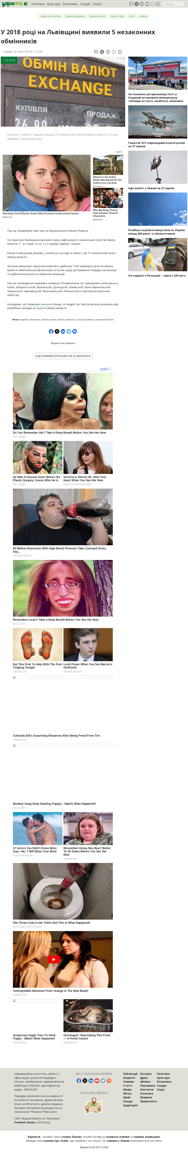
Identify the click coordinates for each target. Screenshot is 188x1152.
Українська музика (75, 16)
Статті (132, 16)
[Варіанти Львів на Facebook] (131, 4)
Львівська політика (51, 16)
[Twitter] (102, 52)
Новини (143, 16)
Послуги (145, 1074)
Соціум (85, 4)
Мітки (127, 1093)
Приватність (148, 1101)
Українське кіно (97, 16)
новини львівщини (66, 319)
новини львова (48, 319)
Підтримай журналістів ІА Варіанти (62, 356)
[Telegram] (114, 52)
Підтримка (147, 1085)
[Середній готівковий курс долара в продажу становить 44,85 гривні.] (157, 167)
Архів (126, 1097)
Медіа (127, 1089)
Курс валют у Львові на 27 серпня (151, 188)
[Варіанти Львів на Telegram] (152, 4)
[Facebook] (96, 52)
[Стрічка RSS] (158, 4)
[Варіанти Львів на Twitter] (136, 4)
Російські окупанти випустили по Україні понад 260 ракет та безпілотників (156, 231)
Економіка (70, 4)
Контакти (146, 1089)
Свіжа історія (117, 16)
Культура (53, 4)
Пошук (128, 1101)
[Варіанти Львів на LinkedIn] (142, 4)
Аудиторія (130, 1105)
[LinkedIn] (108, 52)
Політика (37, 4)
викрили (47, 304)
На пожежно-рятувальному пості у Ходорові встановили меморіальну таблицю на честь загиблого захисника (155, 97)
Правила (146, 1097)
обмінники (35, 319)
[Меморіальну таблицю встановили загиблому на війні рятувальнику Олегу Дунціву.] (157, 73)
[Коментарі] (120, 52)
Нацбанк (24, 319)
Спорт (97, 4)
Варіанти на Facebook (63, 343)
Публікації (130, 1074)
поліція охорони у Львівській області (95, 319)
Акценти (129, 1077)
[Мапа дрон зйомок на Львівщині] (94, 1106)
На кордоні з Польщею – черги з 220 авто (157, 275)
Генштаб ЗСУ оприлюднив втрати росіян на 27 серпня (156, 144)
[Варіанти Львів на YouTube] (147, 4)
